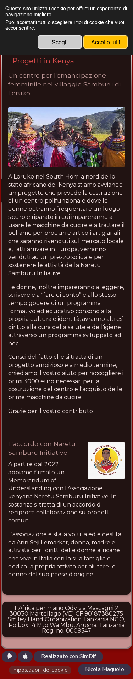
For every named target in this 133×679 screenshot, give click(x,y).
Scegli (60, 42)
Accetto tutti (105, 42)
